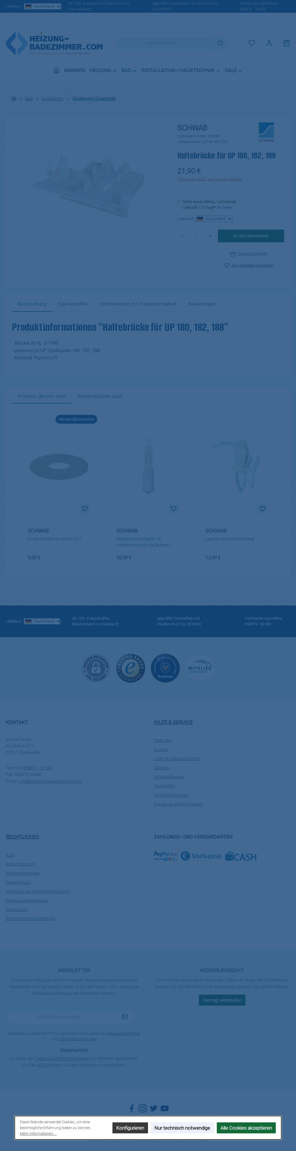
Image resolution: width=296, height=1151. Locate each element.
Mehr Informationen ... (38, 1133)
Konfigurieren (130, 1128)
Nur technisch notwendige (182, 1128)
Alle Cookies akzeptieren (246, 1128)
